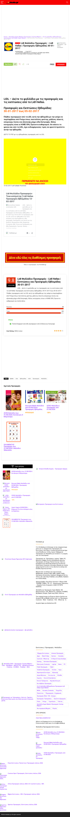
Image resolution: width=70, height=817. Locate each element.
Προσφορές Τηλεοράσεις (44, 698)
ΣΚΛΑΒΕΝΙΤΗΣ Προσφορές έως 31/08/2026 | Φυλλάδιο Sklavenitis (12, 447)
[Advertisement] (35, 22)
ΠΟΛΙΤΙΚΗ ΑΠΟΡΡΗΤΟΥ (43, 718)
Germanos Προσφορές (50, 661)
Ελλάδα (59, 675)
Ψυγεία (54, 708)
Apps (38, 656)
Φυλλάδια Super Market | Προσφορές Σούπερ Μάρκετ (25, 37)
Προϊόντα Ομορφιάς (60, 698)
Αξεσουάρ (55, 672)
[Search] (67, 2)
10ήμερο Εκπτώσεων (43, 653)
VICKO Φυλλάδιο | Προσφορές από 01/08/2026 (53, 407)
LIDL (17, 378)
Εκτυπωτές (51, 675)
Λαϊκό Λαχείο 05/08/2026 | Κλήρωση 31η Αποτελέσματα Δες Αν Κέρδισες (21, 509)
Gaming (39, 661)
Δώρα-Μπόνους (41, 675)
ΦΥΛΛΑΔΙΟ (61, 64)
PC (64, 664)
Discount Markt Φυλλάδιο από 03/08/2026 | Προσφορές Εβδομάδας (34, 407)
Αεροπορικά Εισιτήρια (43, 672)
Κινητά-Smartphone (50, 678)
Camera (53, 656)
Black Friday (45, 656)
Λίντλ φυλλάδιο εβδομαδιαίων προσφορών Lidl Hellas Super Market (32, 52)
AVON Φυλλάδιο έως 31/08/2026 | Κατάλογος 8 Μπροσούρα (13, 415)
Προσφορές (36, 378)
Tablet (52, 667)
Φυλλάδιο (44, 378)
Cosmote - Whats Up (43, 659)
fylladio (12, 378)
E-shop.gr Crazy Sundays (58, 659)
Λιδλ (29, 378)
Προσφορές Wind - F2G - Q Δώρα (46, 696)
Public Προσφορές (42, 667)
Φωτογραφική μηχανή (43, 708)
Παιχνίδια (59, 690)
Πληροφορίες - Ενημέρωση (53, 693)
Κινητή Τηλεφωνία (42, 680)
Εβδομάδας (23, 378)
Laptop (54, 664)
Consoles (61, 656)
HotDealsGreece (19, 51)
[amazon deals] (52, 484)
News (60, 664)
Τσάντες (60, 701)
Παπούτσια (40, 693)
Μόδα (38, 690)
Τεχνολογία (51, 701)
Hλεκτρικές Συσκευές (43, 664)
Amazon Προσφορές (57, 653)
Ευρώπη (39, 678)
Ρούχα (44, 701)
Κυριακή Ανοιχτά (55, 680)
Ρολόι (38, 701)
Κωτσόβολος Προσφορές (44, 683)
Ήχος (60, 669)
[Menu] (2, 2)
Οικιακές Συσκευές (48, 690)
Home (5, 37)
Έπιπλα (54, 669)
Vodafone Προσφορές (43, 669)
